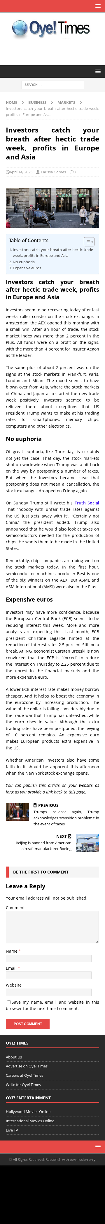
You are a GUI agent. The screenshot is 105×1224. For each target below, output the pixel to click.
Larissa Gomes (53, 172)
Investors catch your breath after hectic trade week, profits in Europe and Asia (53, 252)
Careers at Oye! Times (24, 1075)
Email (12, 968)
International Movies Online (30, 1120)
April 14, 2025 (21, 172)
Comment (15, 907)
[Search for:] (52, 84)
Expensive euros (27, 268)
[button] (97, 5)
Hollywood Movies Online (28, 1111)
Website (14, 985)
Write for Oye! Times (23, 1084)
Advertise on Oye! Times (27, 1066)
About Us (14, 1057)
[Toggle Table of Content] (86, 242)
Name (12, 951)
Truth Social (87, 503)
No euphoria (24, 261)
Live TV (12, 1130)
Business (37, 102)
